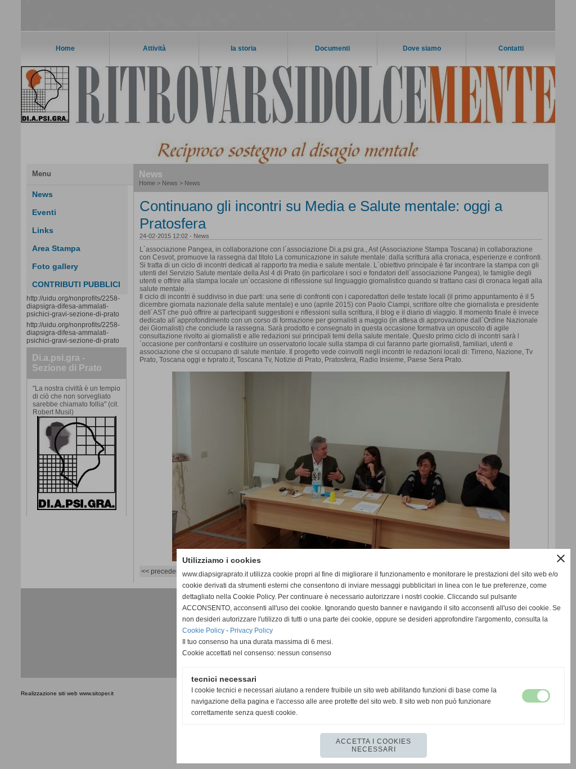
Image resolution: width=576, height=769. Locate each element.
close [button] (561, 558)
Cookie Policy (203, 630)
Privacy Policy (251, 630)
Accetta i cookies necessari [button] (373, 745)
